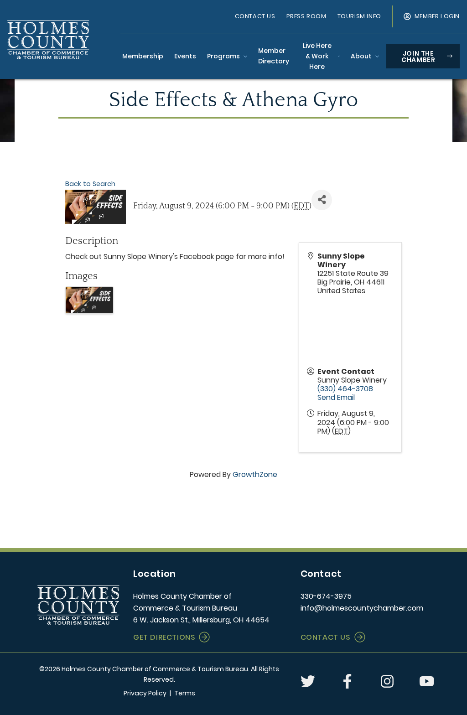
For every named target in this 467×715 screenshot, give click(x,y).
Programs (223, 56)
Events (185, 56)
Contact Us (255, 16)
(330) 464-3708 (345, 388)
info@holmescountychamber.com (362, 608)
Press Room (306, 16)
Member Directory (273, 56)
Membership (142, 56)
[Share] (321, 200)
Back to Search (90, 183)
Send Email (336, 397)
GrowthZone (255, 474)
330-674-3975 (326, 596)
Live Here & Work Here (317, 56)
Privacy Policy (145, 693)
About (361, 56)
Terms (184, 693)
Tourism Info (359, 16)
